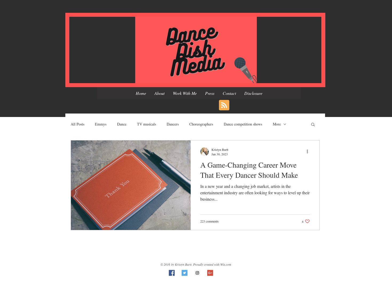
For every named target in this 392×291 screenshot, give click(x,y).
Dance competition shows (243, 124)
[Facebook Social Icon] (172, 273)
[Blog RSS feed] (224, 105)
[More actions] (309, 151)
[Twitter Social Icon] (184, 273)
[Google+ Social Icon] (210, 273)
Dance (121, 124)
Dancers (173, 124)
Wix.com (225, 264)
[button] (312, 125)
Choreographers (201, 124)
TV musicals (146, 124)
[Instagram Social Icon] (197, 273)
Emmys (100, 124)
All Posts (77, 124)
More (277, 124)
